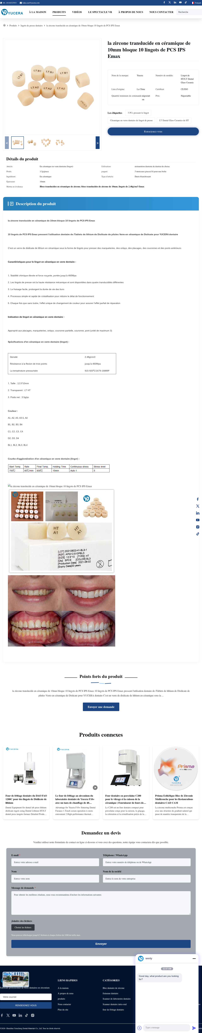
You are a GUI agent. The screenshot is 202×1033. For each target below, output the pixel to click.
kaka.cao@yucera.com (31, 2)
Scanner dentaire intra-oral (115, 1004)
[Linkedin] (175, 2)
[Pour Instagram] (197, 526)
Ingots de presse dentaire (32, 25)
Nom (14, 871)
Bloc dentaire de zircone (113, 987)
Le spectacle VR (100, 12)
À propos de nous (130, 12)
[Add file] (139, 1027)
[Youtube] (180, 2)
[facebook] (2, 1015)
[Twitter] (169, 2)
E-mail (15, 855)
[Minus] (194, 958)
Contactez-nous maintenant (26, 814)
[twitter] (8, 1015)
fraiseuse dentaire (110, 993)
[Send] (194, 1027)
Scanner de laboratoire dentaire (117, 998)
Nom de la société (112, 871)
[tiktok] (26, 1015)
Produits (59, 12)
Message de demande (23, 888)
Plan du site (63, 1009)
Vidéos (77, 12)
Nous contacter (161, 12)
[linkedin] (20, 1015)
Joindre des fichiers (21, 921)
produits (61, 998)
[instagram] (33, 1015)
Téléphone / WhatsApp (115, 855)
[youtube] (14, 1015)
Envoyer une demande (101, 707)
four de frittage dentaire (113, 1009)
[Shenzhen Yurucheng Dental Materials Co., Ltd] (12, 12)
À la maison (37, 12)
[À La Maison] (4, 25)
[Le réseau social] (197, 513)
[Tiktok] (185, 2)
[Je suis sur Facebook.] (197, 499)
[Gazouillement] (197, 506)
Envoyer (101, 943)
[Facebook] (164, 2)
